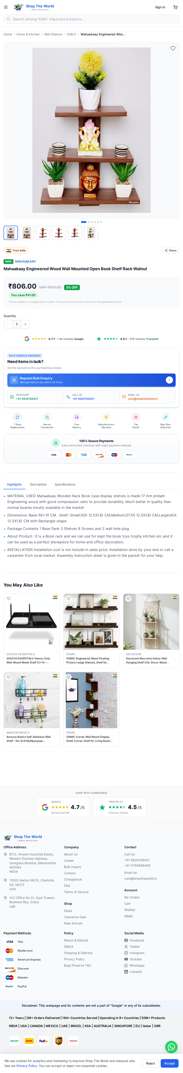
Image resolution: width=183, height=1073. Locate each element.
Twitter (135, 946)
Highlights (14, 484)
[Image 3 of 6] (92, 222)
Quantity (10, 316)
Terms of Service (76, 892)
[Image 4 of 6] (95, 222)
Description (38, 484)
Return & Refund (76, 940)
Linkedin (136, 972)
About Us (70, 854)
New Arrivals (73, 923)
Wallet (128, 916)
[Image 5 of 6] (98, 222)
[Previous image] (10, 130)
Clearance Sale (75, 917)
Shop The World (40, 6)
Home (8, 34)
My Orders (132, 897)
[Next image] (173, 130)
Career (69, 860)
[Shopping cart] (175, 7)
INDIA (13, 1026)
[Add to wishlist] (172, 48)
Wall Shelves (53, 34)
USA (23, 1026)
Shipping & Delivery (78, 953)
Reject (150, 1063)
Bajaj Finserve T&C (77, 965)
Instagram (137, 953)
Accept (169, 1063)
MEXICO (52, 1026)
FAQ (67, 885)
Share (173, 250)
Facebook (137, 940)
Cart (127, 903)
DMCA (68, 946)
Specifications (65, 484)
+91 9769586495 (137, 865)
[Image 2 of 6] (88, 222)
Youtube (136, 959)
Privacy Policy (27, 1066)
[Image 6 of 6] (101, 222)
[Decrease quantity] (8, 324)
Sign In (160, 7)
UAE (64, 1026)
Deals (68, 911)
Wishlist (129, 910)
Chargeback (73, 879)
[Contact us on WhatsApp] (171, 1047)
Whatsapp (137, 965)
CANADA (36, 1026)
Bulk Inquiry (72, 867)
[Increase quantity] (25, 324)
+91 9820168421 (137, 860)
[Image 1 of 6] (83, 222)
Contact (70, 873)
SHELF (71, 34)
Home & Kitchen (28, 34)
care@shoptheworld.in (140, 878)
